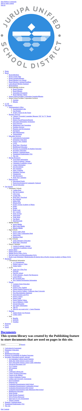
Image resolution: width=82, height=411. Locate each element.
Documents (8, 332)
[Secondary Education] (31, 68)
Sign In (3, 5)
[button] (22, 344)
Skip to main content (7, 3)
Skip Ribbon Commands (8, 2)
